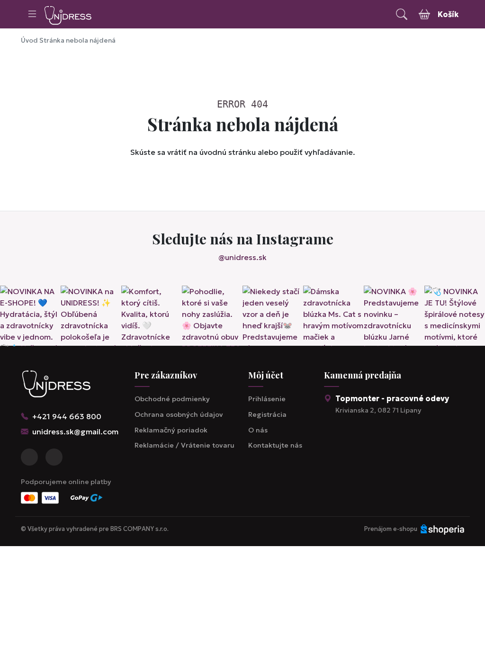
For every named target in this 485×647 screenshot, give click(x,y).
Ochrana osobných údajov (179, 414)
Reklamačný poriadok (171, 430)
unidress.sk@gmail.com (75, 431)
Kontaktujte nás (275, 445)
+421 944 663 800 (66, 416)
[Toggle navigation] (32, 14)
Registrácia (267, 414)
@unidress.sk (242, 257)
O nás (258, 430)
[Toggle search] (401, 14)
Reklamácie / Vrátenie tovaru (184, 445)
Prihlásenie (267, 399)
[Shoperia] (442, 529)
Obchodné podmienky (172, 399)
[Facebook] (29, 457)
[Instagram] (54, 457)
